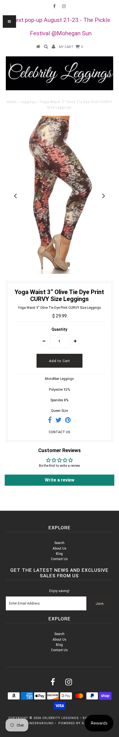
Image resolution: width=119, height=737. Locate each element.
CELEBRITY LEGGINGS (60, 718)
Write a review (59, 480)
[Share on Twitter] (58, 421)
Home (12, 102)
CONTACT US (59, 432)
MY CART (71, 47)
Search (59, 543)
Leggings (28, 102)
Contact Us (59, 559)
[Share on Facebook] (50, 421)
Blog (59, 554)
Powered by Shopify (77, 723)
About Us (59, 548)
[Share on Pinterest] (68, 421)
